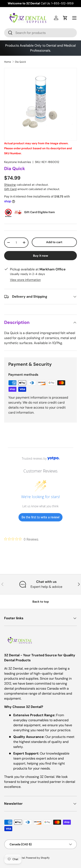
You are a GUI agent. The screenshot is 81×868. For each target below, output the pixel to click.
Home (7, 62)
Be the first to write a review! (40, 517)
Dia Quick (20, 62)
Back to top (40, 601)
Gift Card (10, 189)
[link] (21, 539)
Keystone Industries (17, 162)
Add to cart (54, 242)
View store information (25, 280)
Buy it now (40, 255)
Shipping (10, 185)
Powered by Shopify (38, 857)
